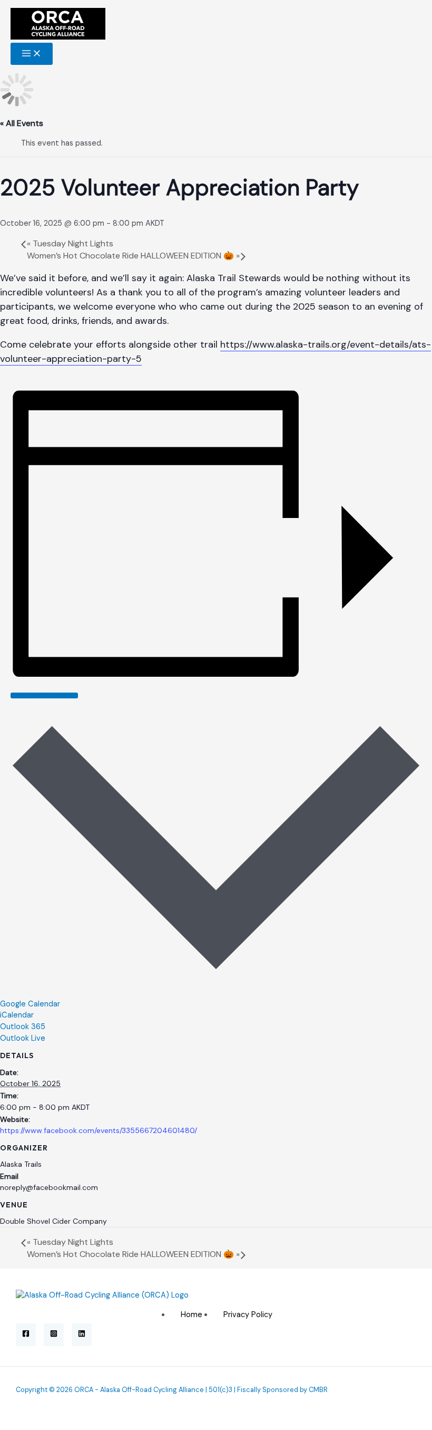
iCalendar (17, 1015)
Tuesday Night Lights (70, 243)
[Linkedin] (82, 1334)
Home (191, 1315)
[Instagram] (54, 1334)
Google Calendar (30, 1004)
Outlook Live (22, 1038)
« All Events (21, 123)
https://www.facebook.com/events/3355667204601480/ (98, 1130)
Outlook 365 (22, 1027)
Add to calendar (44, 695)
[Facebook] (26, 1334)
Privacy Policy (247, 1315)
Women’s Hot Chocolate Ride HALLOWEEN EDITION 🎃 (133, 255)
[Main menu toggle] (32, 54)
